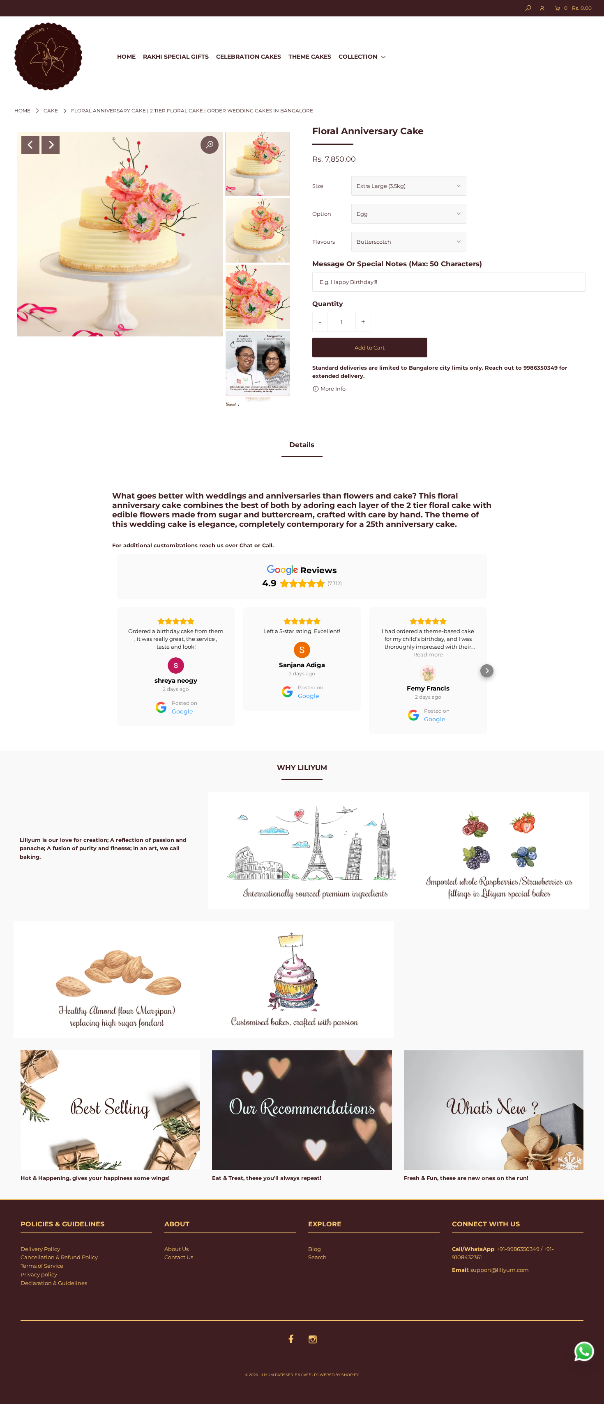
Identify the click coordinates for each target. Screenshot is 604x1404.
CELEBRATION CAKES (248, 56)
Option (321, 213)
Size (317, 186)
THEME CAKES (309, 56)
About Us (176, 1249)
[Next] (50, 145)
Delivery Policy (40, 1249)
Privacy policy (39, 1274)
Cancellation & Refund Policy (59, 1257)
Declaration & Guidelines (54, 1283)
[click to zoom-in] (210, 145)
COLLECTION (359, 56)
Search (317, 1257)
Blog (314, 1249)
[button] (117, 670)
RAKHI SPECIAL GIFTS (176, 56)
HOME (126, 56)
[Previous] (30, 145)
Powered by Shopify (336, 1374)
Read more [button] (302, 654)
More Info (332, 388)
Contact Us (178, 1257)
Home (22, 110)
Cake (51, 110)
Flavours (323, 241)
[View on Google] (176, 650)
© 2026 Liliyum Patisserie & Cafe (278, 1374)
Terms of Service (42, 1265)
